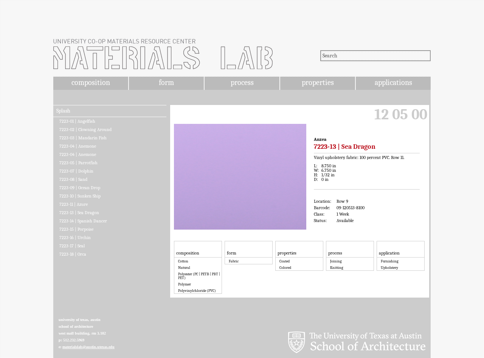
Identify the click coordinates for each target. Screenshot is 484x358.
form (166, 82)
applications (393, 82)
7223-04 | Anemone (77, 146)
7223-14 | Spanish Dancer (83, 221)
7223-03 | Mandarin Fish (83, 137)
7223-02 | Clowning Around (85, 129)
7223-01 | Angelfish (77, 121)
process (242, 82)
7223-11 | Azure (73, 204)
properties (318, 82)
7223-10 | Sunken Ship (80, 196)
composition (90, 82)
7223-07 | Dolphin (76, 171)
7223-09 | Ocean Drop (79, 187)
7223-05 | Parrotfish (78, 162)
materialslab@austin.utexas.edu (88, 347)
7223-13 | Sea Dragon (79, 212)
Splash (63, 111)
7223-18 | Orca (72, 254)
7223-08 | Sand (73, 179)
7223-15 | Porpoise (76, 229)
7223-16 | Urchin (75, 237)
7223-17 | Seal (72, 245)
